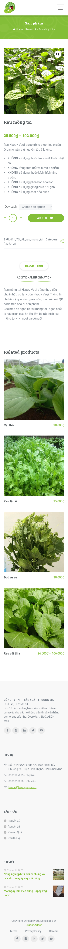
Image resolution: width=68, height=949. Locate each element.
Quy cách (11, 206)
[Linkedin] (24, 730)
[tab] (34, 266)
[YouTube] (41, 730)
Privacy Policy (33, 931)
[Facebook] (7, 730)
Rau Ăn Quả (15, 832)
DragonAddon (34, 924)
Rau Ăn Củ (14, 820)
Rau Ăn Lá (31, 29)
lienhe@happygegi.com (22, 787)
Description (34, 265)
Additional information (34, 277)
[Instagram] (15, 730)
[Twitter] (32, 730)
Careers (54, 931)
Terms (13, 931)
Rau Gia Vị (14, 838)
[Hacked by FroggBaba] (9, 8)
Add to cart (46, 218)
